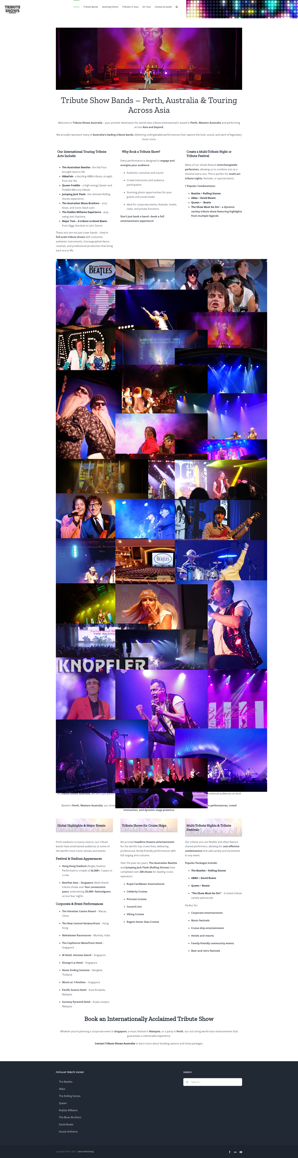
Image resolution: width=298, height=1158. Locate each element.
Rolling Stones (212, 193)
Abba (194, 198)
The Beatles (198, 870)
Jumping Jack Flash (74, 194)
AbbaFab (67, 176)
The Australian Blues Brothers (81, 203)
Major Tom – (84, 221)
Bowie (207, 202)
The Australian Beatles (76, 167)
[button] (177, 6)
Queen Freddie (71, 185)
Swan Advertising (86, 1151)
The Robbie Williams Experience (82, 212)
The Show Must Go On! (205, 207)
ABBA (194, 878)
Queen (195, 202)
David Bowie (208, 198)
